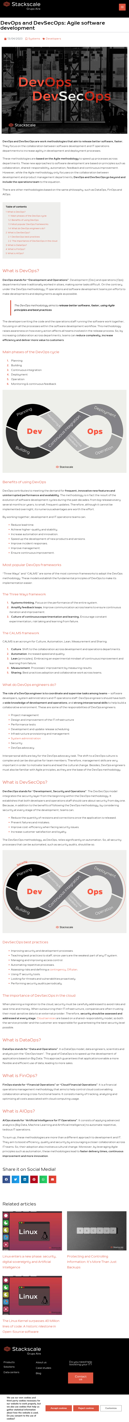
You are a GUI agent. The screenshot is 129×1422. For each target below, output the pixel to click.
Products (9, 1362)
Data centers (11, 1372)
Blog (38, 1373)
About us (41, 1362)
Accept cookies (59, 1408)
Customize (111, 1408)
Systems (34, 38)
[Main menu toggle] (122, 7)
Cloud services (46, 1018)
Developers (53, 38)
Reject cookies (86, 1408)
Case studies (43, 1368)
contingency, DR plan (63, 969)
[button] (6, 1179)
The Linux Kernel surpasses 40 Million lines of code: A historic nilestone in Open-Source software (31, 1326)
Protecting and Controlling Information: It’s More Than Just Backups (92, 1262)
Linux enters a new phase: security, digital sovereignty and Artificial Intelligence (29, 1262)
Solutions (9, 1366)
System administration (26, 738)
